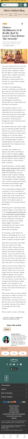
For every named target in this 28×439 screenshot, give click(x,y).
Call (14, 353)
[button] (25, 4)
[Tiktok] (17, 364)
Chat (5, 353)
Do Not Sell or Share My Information (14, 414)
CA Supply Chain (14, 412)
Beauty (2, 14)
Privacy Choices (14, 410)
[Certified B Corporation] (8, 378)
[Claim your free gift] (20, 4)
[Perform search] (4, 5)
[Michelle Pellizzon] (6, 339)
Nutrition (20, 14)
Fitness (6, 14)
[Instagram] (10, 364)
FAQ (22, 353)
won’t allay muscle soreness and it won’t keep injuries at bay (14, 168)
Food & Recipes (11, 14)
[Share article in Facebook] (23, 24)
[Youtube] (14, 364)
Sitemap (14, 418)
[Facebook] (7, 364)
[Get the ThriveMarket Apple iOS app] (14, 369)
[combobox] (10, 4)
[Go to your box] (25, 4)
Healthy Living (15, 14)
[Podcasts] (21, 364)
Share (7, 329)
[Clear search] (17, 5)
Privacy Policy (14, 408)
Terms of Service (14, 405)
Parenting (25, 14)
